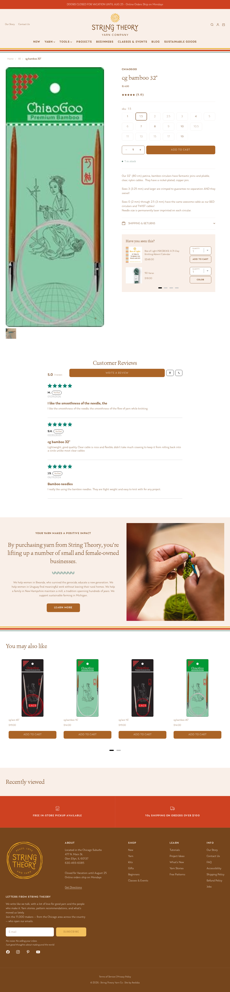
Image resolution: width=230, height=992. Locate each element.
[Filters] (170, 373)
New (36, 41)
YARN (49, 41)
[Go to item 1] (11, 333)
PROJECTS (84, 41)
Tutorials (175, 850)
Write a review (117, 373)
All (19, 59)
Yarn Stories (177, 868)
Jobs (209, 886)
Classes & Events (132, 41)
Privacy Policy (124, 977)
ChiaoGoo (129, 69)
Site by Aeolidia (132, 983)
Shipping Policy (215, 874)
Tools (64, 41)
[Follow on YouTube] (38, 952)
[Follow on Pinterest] (28, 952)
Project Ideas (177, 856)
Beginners (104, 41)
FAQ (209, 862)
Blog (155, 41)
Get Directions (73, 887)
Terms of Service (107, 977)
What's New (177, 862)
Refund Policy (214, 880)
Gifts (131, 868)
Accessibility (214, 868)
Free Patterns (177, 874)
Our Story (10, 24)
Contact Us (24, 24)
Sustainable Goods (180, 41)
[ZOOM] (95, 318)
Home (10, 59)
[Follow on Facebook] (8, 952)
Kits (130, 862)
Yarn (130, 856)
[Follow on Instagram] (18, 952)
